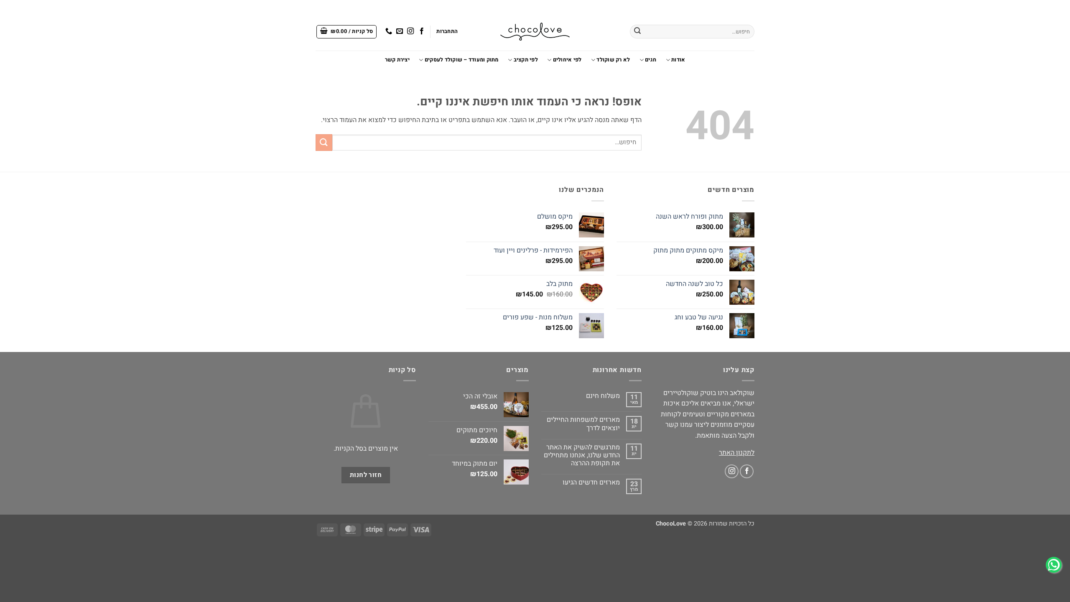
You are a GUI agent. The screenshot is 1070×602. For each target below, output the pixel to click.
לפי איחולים (567, 60)
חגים (650, 60)
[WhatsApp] (1054, 565)
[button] (447, 31)
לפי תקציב (526, 60)
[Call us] (388, 31)
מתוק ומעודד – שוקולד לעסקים (461, 60)
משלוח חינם (603, 396)
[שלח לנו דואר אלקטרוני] (399, 31)
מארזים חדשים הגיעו (591, 483)
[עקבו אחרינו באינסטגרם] (410, 31)
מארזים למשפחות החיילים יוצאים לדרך (583, 424)
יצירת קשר (397, 60)
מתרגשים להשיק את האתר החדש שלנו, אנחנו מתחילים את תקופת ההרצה (582, 456)
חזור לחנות (366, 475)
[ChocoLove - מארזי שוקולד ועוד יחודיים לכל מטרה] (535, 32)
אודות (678, 60)
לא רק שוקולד (613, 60)
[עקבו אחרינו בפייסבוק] (421, 31)
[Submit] (637, 32)
